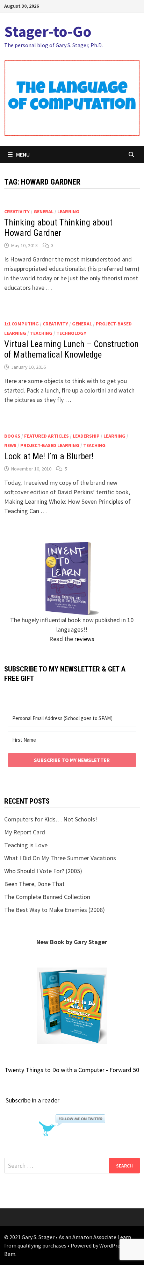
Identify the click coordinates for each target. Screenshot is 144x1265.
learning (68, 211)
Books (12, 436)
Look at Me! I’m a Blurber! (49, 456)
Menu (23, 154)
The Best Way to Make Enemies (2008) (54, 910)
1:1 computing (21, 324)
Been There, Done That (34, 884)
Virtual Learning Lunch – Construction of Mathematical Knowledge (71, 349)
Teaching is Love (26, 845)
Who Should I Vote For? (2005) (43, 871)
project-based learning (49, 445)
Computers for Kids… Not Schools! (50, 819)
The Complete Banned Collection (47, 897)
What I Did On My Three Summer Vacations (60, 858)
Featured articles (46, 436)
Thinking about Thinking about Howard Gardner (58, 227)
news (10, 445)
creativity (17, 211)
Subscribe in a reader (32, 1100)
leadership (86, 436)
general (43, 211)
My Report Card (24, 832)
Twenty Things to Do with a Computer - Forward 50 (72, 1070)
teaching (41, 333)
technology (71, 333)
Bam (9, 1253)
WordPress (112, 1245)
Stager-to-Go (48, 31)
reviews (84, 639)
